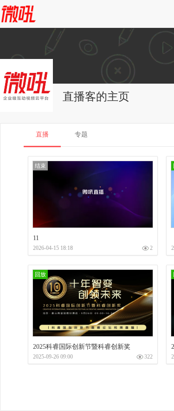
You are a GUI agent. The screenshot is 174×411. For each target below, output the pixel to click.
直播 (42, 134)
